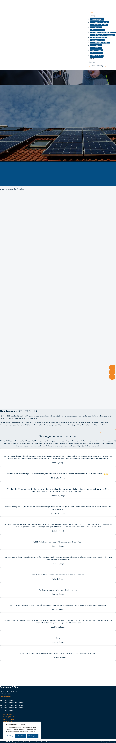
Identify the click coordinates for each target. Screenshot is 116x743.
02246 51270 (58, 672)
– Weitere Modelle (98, 37)
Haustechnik (96, 53)
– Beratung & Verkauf (99, 22)
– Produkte (96, 45)
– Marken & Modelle (99, 25)
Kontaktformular (58, 680)
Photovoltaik (96, 50)
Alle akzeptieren (32, 736)
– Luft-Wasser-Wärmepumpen (102, 35)
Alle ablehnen (21, 736)
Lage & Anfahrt (5, 696)
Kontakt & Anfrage (97, 66)
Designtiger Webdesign (108, 742)
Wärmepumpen (97, 30)
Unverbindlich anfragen (58, 406)
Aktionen (92, 58)
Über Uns (92, 62)
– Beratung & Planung (99, 43)
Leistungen (93, 16)
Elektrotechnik (97, 40)
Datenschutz (40, 742)
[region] (22, 731)
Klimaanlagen (97, 20)
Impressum (49, 742)
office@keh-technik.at (58, 675)
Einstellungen (10, 736)
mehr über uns (108, 431)
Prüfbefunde (96, 55)
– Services (95, 27)
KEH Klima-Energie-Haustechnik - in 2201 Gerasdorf (8, 4)
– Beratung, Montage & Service (102, 32)
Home (91, 12)
